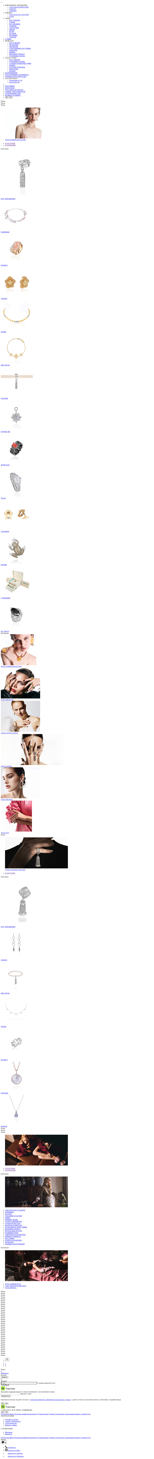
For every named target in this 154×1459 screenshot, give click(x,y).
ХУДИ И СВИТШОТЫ (13, 1221)
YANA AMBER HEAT (13, 1284)
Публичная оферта (7, 1414)
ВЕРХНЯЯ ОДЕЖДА (13, 1229)
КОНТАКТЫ (10, 88)
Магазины (8, 1432)
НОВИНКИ (9, 1212)
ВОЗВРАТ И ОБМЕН (12, 95)
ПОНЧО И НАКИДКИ (13, 1240)
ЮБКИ (7, 1218)
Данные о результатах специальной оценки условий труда (70, 1414)
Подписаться (6, 1396)
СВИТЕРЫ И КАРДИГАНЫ (15, 1235)
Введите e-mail (26, 1394)
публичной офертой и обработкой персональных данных (50, 1400)
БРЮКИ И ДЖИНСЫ (13, 1236)
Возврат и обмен (11, 1425)
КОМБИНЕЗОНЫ (11, 1233)
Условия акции (43, 1414)
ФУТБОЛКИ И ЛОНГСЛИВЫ (16, 1227)
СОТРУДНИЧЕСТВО (13, 93)
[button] (77, 1369)
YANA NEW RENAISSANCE (15, 1286)
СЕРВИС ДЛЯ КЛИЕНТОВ (15, 92)
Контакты (8, 1434)
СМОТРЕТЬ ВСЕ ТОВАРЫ (15, 1210)
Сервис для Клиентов (13, 1421)
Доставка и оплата (11, 1419)
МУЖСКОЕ (9, 1242)
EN (11, 97)
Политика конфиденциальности (26, 1414)
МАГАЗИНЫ (10, 86)
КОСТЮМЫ (9, 1238)
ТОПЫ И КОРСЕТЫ (12, 1223)
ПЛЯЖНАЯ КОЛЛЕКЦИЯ (15, 1244)
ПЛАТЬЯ (8, 1214)
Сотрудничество (11, 1423)
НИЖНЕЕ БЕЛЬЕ (11, 1220)
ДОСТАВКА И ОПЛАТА (14, 90)
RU (7, 97)
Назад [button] (3, 101)
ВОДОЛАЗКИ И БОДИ (13, 1231)
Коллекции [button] (5, 633)
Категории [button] (4, 149)
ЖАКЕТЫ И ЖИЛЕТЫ (13, 1225)
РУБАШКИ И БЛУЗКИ (13, 1216)
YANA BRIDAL (11, 1288)
